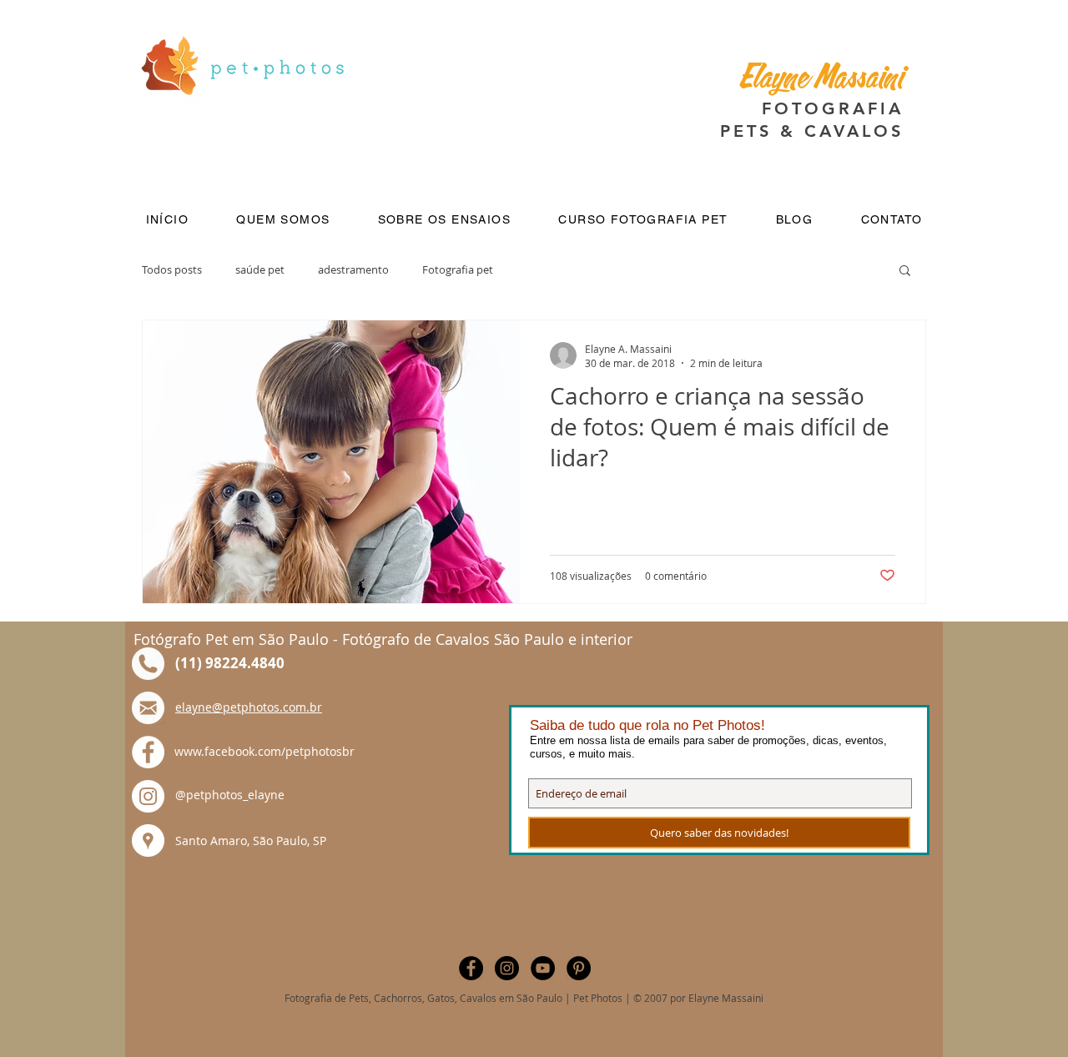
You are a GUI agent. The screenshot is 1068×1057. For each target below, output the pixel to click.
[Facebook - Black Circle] (471, 968)
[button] (283, 220)
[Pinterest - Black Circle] (579, 968)
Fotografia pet (457, 270)
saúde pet (260, 270)
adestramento (353, 270)
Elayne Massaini (821, 80)
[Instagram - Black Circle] (507, 968)
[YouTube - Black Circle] (543, 968)
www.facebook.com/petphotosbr (264, 751)
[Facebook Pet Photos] (148, 752)
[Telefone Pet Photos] (148, 663)
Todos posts (172, 270)
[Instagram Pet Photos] (148, 796)
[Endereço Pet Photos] (148, 840)
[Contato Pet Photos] (148, 708)
